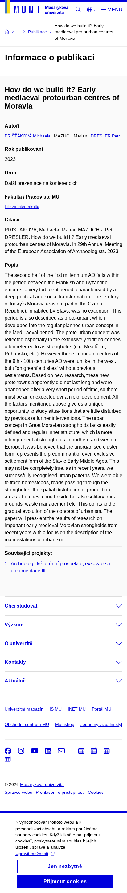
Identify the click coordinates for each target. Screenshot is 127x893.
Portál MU (101, 709)
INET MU (77, 709)
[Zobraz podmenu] (113, 606)
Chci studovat (21, 605)
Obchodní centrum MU (27, 724)
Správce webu (18, 792)
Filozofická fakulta (22, 206)
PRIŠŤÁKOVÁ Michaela (28, 135)
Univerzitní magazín (24, 709)
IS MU (56, 709)
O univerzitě (18, 643)
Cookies (96, 792)
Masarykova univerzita (42, 784)
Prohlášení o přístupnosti (60, 792)
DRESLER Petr (105, 135)
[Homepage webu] (36, 8)
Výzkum (14, 624)
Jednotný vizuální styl (101, 724)
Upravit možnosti (31, 853)
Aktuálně (15, 680)
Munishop (64, 724)
